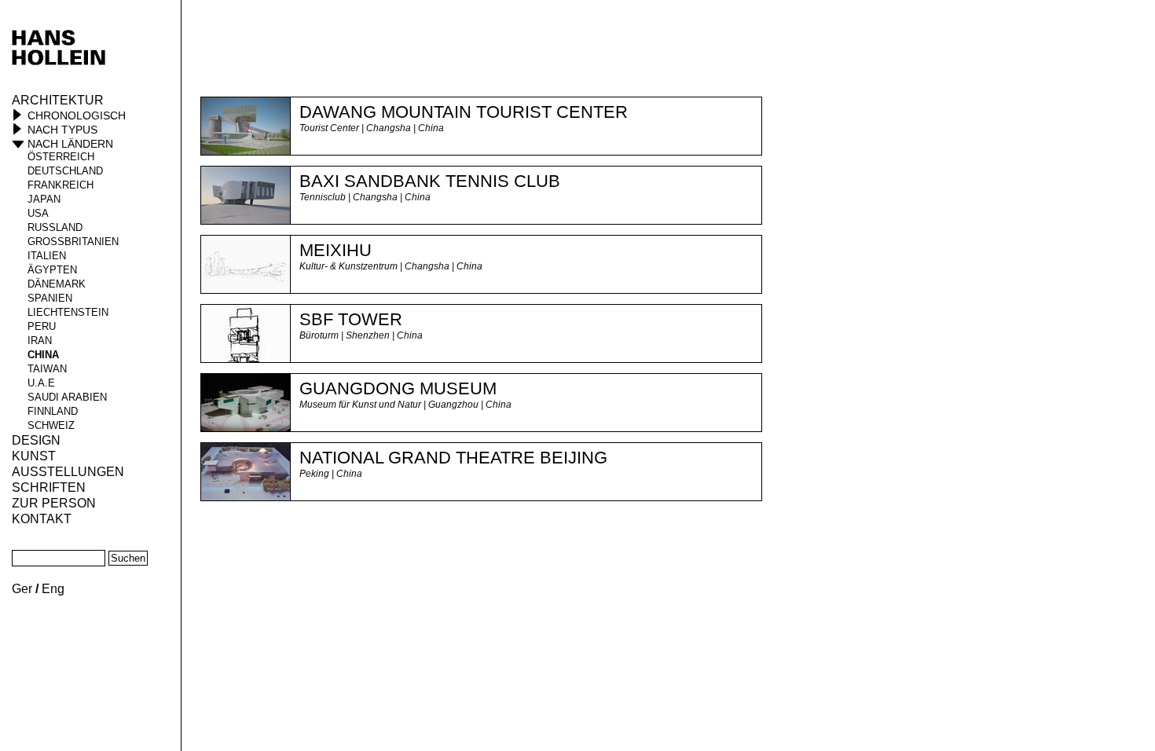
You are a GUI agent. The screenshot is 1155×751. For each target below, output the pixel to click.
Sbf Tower (350, 319)
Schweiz (51, 425)
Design (36, 440)
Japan (44, 199)
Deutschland (65, 171)
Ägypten (52, 270)
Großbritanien (73, 241)
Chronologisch (77, 115)
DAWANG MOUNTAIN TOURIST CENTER (463, 112)
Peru (42, 326)
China (43, 355)
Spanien (50, 298)
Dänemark (57, 284)
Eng (53, 588)
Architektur (58, 100)
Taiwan (47, 369)
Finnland (53, 411)
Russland (55, 227)
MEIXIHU (335, 250)
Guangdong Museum (398, 388)
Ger (22, 588)
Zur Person (54, 503)
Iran (40, 340)
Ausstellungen (68, 471)
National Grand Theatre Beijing (453, 457)
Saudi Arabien (67, 397)
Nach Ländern (70, 143)
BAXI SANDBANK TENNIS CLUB (429, 181)
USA (38, 213)
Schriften (49, 487)
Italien (47, 256)
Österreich (61, 157)
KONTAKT (42, 519)
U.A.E (41, 383)
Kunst (34, 456)
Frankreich (61, 185)
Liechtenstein (68, 312)
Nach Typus (62, 129)
